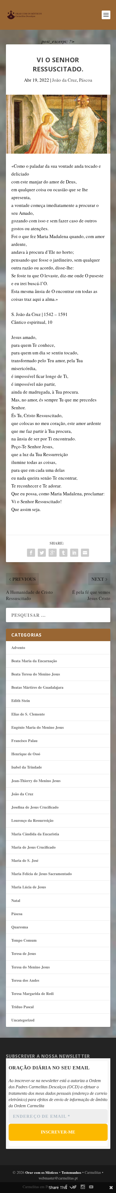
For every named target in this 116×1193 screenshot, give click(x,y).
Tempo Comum (24, 940)
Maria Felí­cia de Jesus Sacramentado (41, 873)
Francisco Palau (24, 740)
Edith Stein (20, 700)
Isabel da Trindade (26, 767)
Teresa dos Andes (25, 980)
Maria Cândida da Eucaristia (35, 834)
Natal (15, 900)
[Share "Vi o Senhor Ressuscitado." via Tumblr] (63, 552)
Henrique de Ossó (25, 754)
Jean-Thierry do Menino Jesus (35, 780)
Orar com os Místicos (41, 1172)
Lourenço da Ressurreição (32, 820)
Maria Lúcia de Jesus (28, 887)
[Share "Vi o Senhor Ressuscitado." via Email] (85, 552)
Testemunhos (71, 1172)
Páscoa (85, 80)
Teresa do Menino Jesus (30, 967)
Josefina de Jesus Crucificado (35, 807)
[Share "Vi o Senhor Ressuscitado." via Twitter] (41, 552)
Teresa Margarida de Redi (32, 993)
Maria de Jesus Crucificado (33, 847)
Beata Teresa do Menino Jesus (35, 674)
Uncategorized (23, 1020)
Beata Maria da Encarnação (34, 661)
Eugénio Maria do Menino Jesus (37, 727)
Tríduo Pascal (22, 1007)
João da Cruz (64, 80)
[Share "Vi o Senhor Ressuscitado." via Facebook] (31, 552)
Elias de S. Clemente (28, 714)
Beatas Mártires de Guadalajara (37, 687)
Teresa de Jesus (23, 953)
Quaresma (19, 927)
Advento (18, 647)
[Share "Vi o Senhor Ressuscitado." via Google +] (52, 552)
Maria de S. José (24, 860)
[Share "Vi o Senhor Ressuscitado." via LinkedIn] (74, 552)
